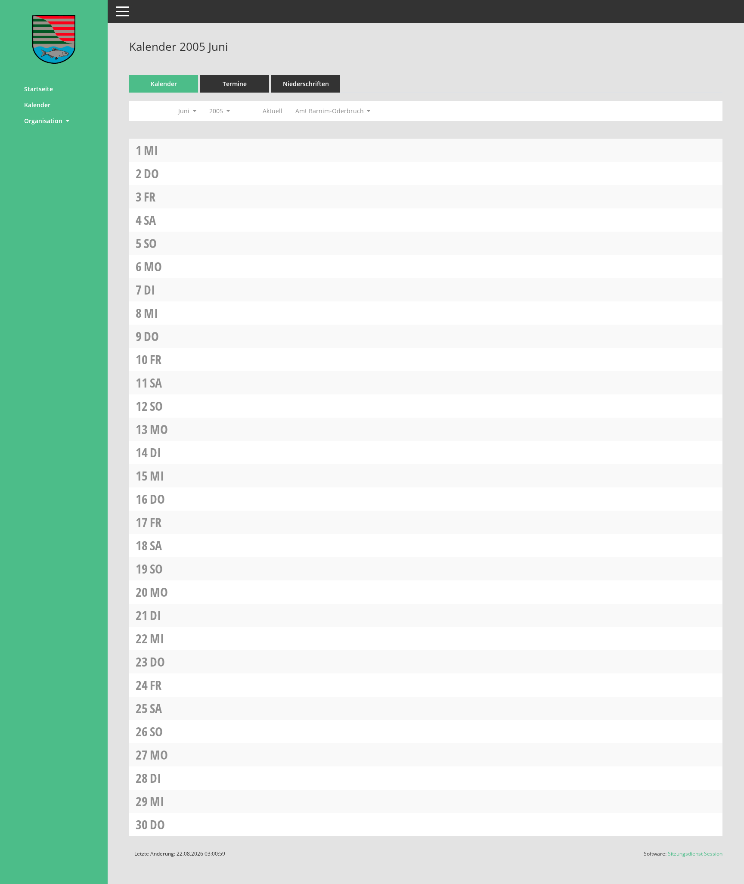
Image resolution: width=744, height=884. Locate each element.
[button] (54, 121)
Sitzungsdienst (695, 853)
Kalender (37, 105)
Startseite (38, 89)
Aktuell (272, 111)
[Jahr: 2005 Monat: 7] (246, 111)
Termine (235, 84)
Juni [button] (184, 111)
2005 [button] (217, 111)
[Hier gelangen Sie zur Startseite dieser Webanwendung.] (54, 39)
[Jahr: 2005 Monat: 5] (141, 111)
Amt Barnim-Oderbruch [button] (330, 111)
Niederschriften (306, 84)
